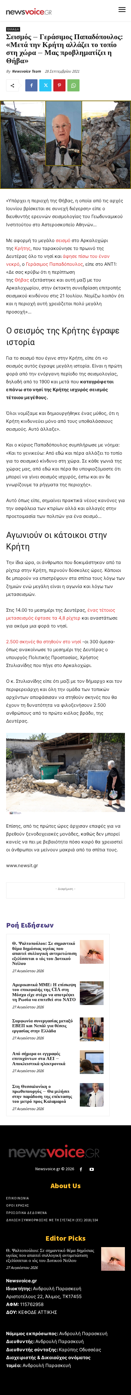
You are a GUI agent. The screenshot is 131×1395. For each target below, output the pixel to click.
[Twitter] (45, 85)
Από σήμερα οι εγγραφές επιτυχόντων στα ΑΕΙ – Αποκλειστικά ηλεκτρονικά (38, 1059)
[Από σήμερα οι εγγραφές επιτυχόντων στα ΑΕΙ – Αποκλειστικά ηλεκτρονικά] (92, 1062)
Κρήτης (22, 248)
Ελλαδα (13, 29)
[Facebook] (31, 85)
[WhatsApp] (73, 85)
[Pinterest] (59, 85)
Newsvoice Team (26, 71)
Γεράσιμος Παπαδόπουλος (54, 264)
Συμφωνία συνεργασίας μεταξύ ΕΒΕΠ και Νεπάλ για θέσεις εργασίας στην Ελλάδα (42, 1026)
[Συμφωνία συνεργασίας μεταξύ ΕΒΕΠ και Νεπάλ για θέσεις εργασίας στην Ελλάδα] (92, 1029)
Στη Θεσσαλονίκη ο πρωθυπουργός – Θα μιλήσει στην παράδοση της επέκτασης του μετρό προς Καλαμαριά (42, 1094)
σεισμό (63, 240)
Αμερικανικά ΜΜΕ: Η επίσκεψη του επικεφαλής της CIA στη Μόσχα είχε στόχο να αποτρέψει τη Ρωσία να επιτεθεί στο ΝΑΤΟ (44, 992)
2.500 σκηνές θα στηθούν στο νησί (43, 642)
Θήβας (22, 280)
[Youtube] (92, 1169)
